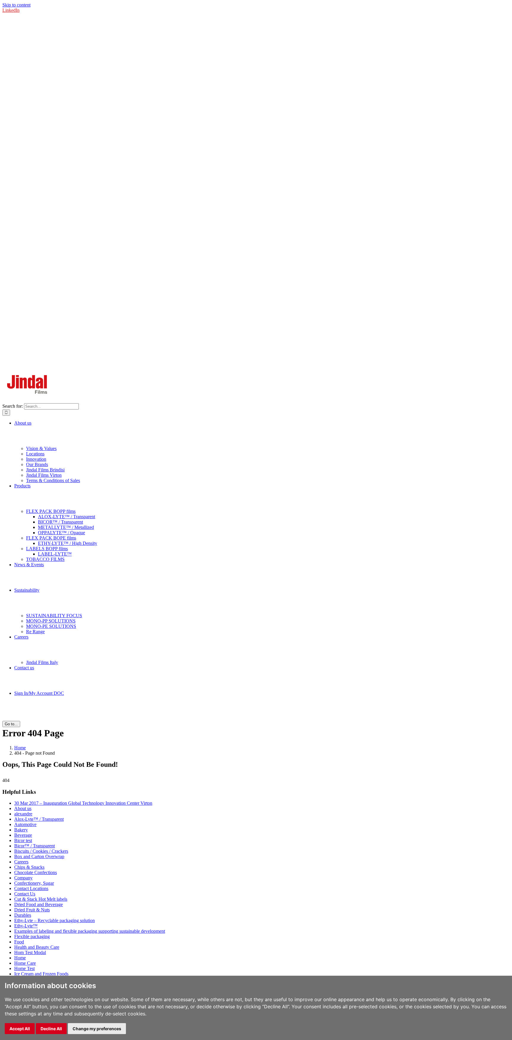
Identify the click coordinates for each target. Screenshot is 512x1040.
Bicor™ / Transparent (34, 845)
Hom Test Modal (30, 952)
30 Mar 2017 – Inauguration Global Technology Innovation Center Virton (83, 803)
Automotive (25, 824)
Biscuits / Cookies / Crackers (41, 851)
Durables (22, 915)
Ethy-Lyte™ (26, 925)
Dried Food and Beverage (38, 904)
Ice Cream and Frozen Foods (41, 973)
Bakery (21, 829)
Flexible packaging (32, 936)
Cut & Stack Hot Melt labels (40, 899)
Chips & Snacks (29, 867)
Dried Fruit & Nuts (32, 909)
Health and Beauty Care (36, 947)
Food (19, 941)
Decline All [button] (51, 1028)
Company (23, 877)
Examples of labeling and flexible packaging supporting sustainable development (89, 931)
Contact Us (24, 893)
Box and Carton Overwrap (39, 856)
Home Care (25, 963)
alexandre (23, 813)
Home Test (24, 968)
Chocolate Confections (35, 872)
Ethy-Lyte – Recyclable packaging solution (54, 920)
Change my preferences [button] (97, 1028)
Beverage (23, 835)
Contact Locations (31, 888)
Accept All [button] (19, 1028)
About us (22, 808)
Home (20, 957)
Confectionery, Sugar (34, 883)
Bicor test (23, 840)
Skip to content (16, 4)
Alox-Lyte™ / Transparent (39, 819)
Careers (21, 861)
